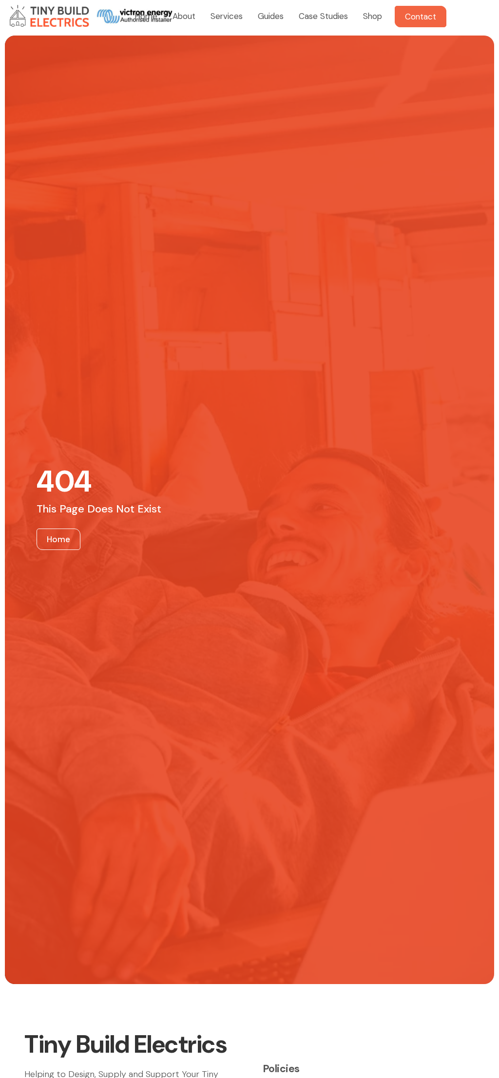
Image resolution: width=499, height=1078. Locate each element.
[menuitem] (145, 16)
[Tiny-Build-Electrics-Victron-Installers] (91, 16)
